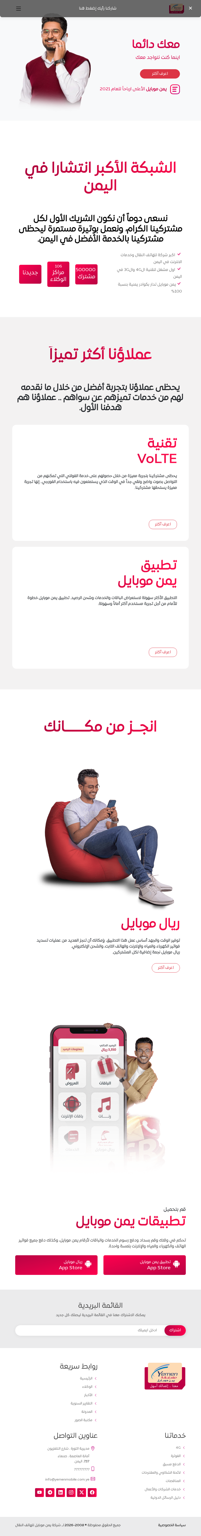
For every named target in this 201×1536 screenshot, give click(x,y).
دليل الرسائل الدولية (166, 1498)
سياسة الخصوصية (172, 1525)
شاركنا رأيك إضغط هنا (97, 8)
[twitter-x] (81, 1492)
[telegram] (50, 1492)
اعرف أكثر (163, 524)
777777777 (81, 1470)
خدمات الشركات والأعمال (163, 1489)
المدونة (86, 1412)
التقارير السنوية (81, 1403)
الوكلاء (87, 1387)
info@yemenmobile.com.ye (67, 1480)
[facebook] (92, 1492)
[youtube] (39, 1492)
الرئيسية (86, 1378)
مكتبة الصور (83, 1420)
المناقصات (173, 1481)
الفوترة (176, 1456)
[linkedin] (60, 1492)
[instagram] (71, 1492)
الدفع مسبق (172, 1464)
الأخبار (88, 1395)
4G (178, 1448)
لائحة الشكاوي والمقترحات (161, 1473)
